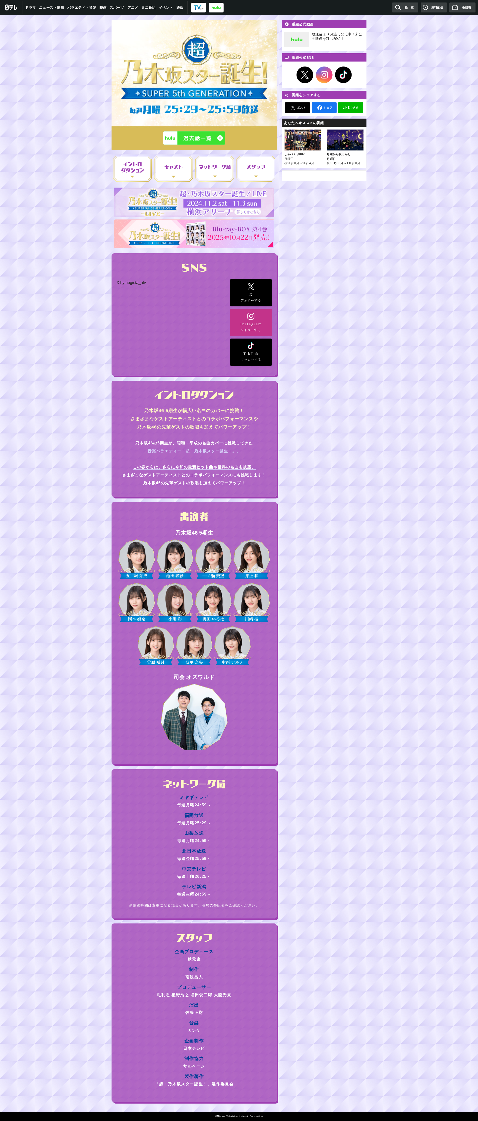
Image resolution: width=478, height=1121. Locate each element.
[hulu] (216, 7)
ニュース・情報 (51, 7)
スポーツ (117, 7)
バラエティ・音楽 (81, 7)
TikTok (343, 75)
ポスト (301, 107)
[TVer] (198, 7)
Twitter (305, 75)
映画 (103, 7)
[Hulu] (194, 138)
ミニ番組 (148, 7)
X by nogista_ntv (131, 282)
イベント (166, 7)
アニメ (132, 7)
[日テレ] (11, 7)
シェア (328, 107)
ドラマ (30, 7)
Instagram (324, 75)
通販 (180, 7)
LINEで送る (350, 107)
